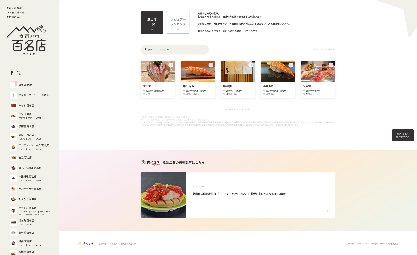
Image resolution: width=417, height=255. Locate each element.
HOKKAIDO (23, 212)
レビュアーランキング (178, 22)
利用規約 (113, 244)
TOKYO (22, 118)
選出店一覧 (152, 22)
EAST (30, 118)
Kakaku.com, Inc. (364, 244)
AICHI (21, 214)
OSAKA (29, 214)
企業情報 (102, 244)
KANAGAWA (45, 212)
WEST (38, 118)
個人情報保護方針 (128, 244)
